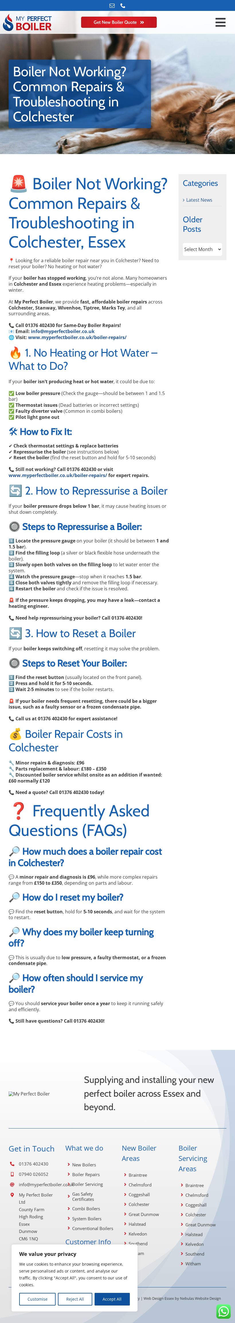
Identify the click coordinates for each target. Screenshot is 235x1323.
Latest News (199, 200)
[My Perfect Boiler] (29, 1094)
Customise (38, 1299)
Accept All (112, 1299)
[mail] (112, 5)
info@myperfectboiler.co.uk (46, 1184)
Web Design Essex (159, 1298)
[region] (74, 1278)
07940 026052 (33, 1174)
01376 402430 (33, 1164)
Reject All (75, 1299)
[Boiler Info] (27, 16)
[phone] (123, 5)
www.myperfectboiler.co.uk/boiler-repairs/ (77, 337)
